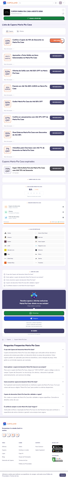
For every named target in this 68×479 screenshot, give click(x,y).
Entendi (63, 475)
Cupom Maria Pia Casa (20, 339)
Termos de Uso (23, 460)
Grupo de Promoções (25, 457)
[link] (19, 233)
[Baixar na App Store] (59, 447)
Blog (3, 457)
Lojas (3, 453)
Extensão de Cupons (8, 460)
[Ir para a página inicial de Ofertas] (9, 423)
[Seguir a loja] (63, 10)
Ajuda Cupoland (39, 450)
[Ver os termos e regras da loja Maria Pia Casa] (63, 13)
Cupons (11, 31)
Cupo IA (21, 453)
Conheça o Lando (24, 450)
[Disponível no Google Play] (59, 451)
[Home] (3, 339)
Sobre (20, 446)
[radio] (39, 193)
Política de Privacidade (25, 464)
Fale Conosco (39, 446)
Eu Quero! (34, 331)
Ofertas (22, 31)
